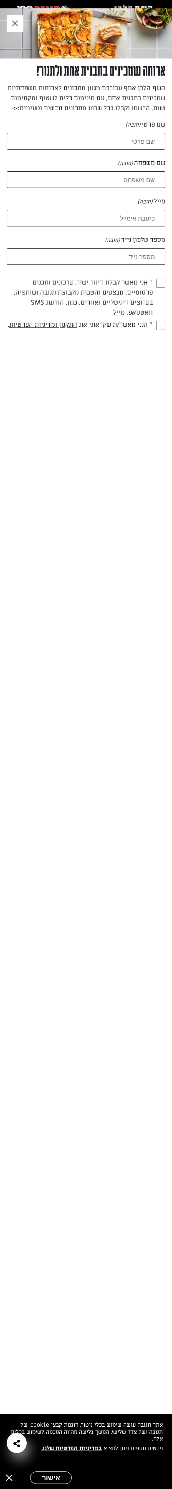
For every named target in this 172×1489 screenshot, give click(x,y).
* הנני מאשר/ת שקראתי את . (80, 324)
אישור (51, 1478)
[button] (16, 1443)
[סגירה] (9, 1478)
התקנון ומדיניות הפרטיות (43, 324)
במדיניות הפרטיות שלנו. (71, 1448)
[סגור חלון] (15, 24)
